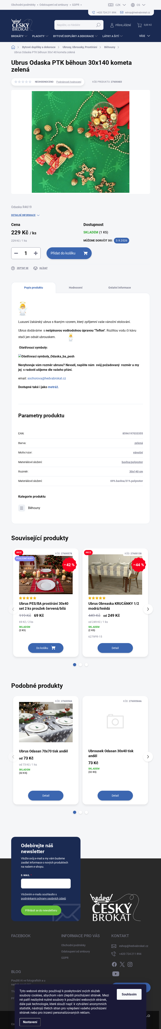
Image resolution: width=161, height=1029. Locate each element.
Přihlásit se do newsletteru (41, 910)
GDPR (75, 4)
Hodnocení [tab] (75, 287)
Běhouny (34, 508)
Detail (115, 648)
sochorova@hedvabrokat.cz (46, 378)
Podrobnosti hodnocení (68, 81)
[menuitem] (19, 36)
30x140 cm (136, 471)
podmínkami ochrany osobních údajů (43, 898)
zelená (138, 443)
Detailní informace (23, 215)
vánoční (138, 452)
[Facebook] (114, 964)
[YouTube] (115, 973)
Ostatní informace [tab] (119, 287)
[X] (122, 964)
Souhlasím (129, 994)
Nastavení (30, 1022)
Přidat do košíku (63, 253)
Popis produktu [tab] (33, 287)
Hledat (98, 25)
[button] (75, 665)
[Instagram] (130, 964)
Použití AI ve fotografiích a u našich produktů (28, 982)
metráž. (53, 387)
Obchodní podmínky (23, 4)
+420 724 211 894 (130, 953)
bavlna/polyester (132, 462)
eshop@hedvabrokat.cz (133, 946)
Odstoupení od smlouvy (53, 4)
